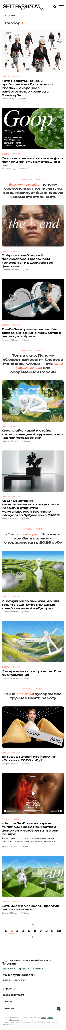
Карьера (27, 529)
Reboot (43, 1018)
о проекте (8, 989)
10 (59, 931)
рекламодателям (13, 995)
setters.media (14, 1020)
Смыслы (6, 77)
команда (7, 1001)
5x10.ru (50, 1018)
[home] (23, 7)
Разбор (16, 77)
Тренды (5, 819)
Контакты (8, 1009)
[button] (61, 6)
